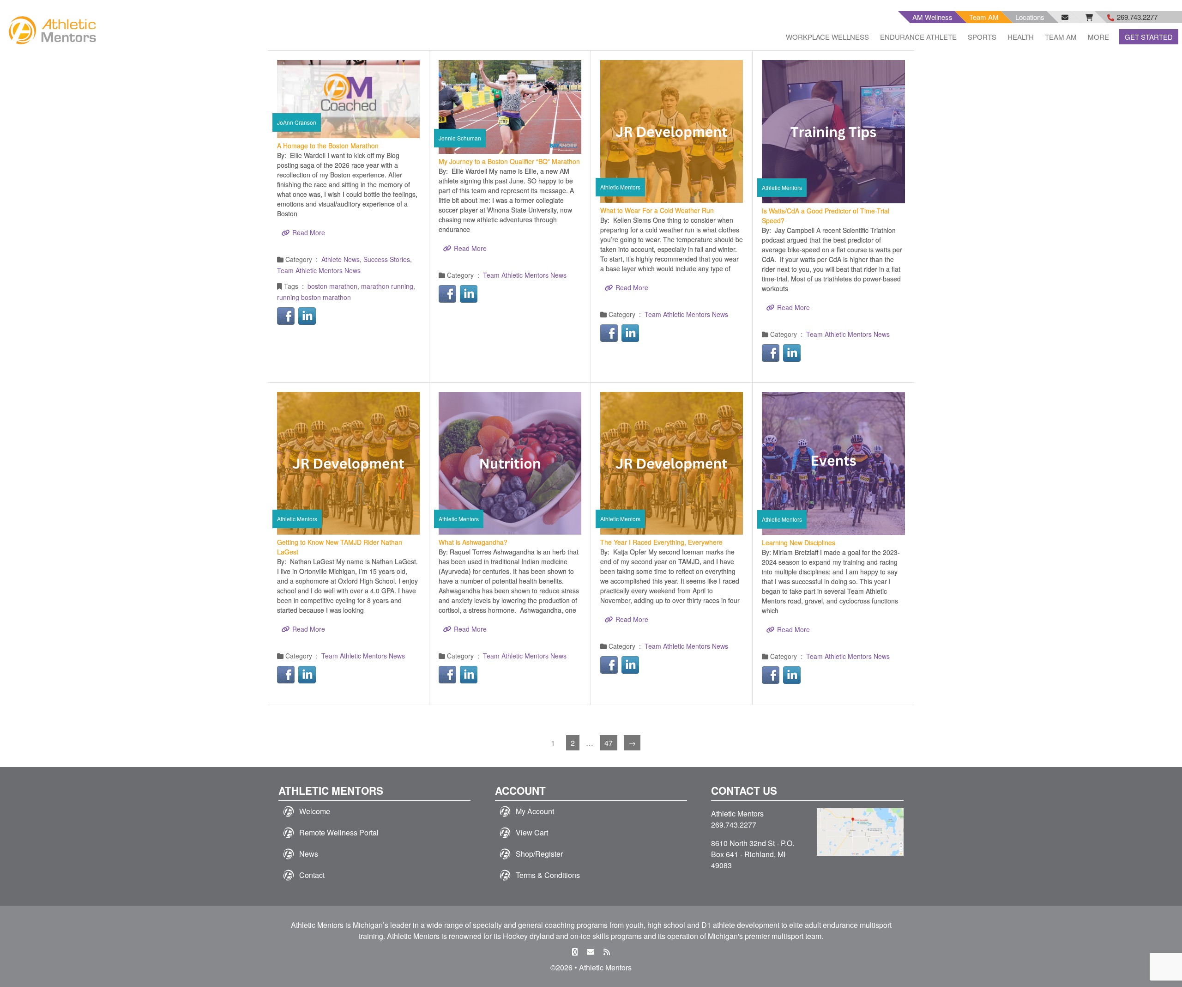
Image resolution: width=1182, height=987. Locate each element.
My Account (535, 811)
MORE (1098, 37)
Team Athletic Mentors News (319, 270)
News (308, 853)
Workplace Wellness (827, 37)
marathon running (387, 286)
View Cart (532, 832)
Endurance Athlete (918, 37)
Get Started (1149, 37)
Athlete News (340, 259)
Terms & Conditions (548, 875)
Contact (312, 875)
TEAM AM (1061, 37)
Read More (308, 232)
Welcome (314, 811)
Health (1020, 37)
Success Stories (386, 259)
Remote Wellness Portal (339, 832)
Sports (982, 37)
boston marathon (332, 286)
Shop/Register (539, 853)
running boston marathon (314, 297)
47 (608, 742)
